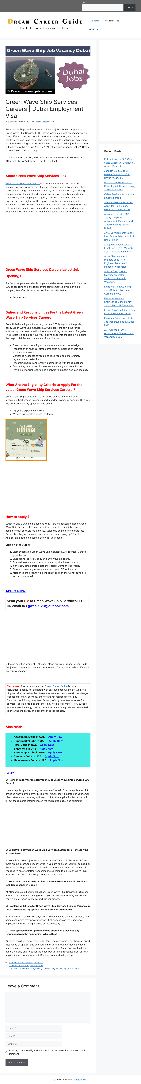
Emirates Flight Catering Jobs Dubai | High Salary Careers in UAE (118, 290)
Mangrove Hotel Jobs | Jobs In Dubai (26, 965)
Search (85, 3)
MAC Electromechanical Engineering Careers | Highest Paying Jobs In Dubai (44, 968)
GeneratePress (80, 1079)
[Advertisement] (48, 243)
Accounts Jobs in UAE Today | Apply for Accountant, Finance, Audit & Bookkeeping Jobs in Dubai (119, 221)
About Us (93, 29)
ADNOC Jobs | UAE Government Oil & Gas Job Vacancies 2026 (119, 333)
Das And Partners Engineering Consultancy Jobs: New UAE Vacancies (119, 302)
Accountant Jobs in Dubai (20, 962)
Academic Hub (112, 20)
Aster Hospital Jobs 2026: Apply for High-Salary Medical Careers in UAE (118, 206)
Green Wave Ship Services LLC (23, 183)
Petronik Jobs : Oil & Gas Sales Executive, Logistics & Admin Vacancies (119, 163)
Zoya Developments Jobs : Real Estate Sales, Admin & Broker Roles (119, 236)
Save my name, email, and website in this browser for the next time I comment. (47, 1052)
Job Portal (94, 20)
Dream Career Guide (56, 686)
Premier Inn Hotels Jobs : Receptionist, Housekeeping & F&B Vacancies (119, 186)
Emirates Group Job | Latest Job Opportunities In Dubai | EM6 (119, 322)
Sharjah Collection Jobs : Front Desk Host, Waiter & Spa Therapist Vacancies (118, 248)
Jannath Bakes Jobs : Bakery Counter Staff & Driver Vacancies (117, 174)
